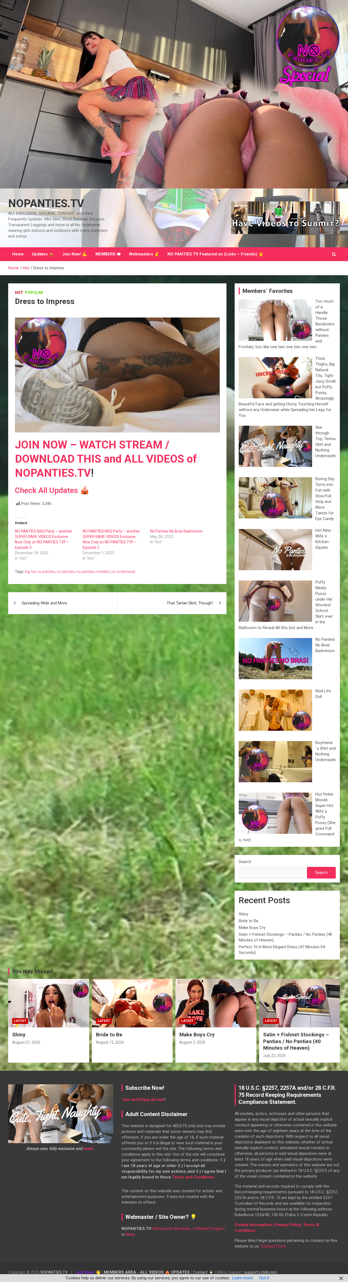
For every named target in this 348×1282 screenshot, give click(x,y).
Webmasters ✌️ (144, 254)
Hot (19, 292)
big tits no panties (40, 571)
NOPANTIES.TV (46, 203)
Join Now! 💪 (74, 254)
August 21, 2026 (26, 1042)
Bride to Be (248, 920)
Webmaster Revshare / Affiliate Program (189, 1228)
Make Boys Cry (252, 927)
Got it (264, 1277)
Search (245, 861)
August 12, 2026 (110, 1042)
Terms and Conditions (193, 1177)
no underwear (123, 571)
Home (18, 254)
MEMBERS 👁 (108, 254)
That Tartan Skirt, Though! (190, 603)
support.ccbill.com (260, 1272)
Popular (34, 292)
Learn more (242, 1277)
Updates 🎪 (43, 254)
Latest (20, 1021)
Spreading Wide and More (44, 603)
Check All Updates (46, 490)
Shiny (243, 914)
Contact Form (273, 1246)
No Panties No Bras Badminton (176, 531)
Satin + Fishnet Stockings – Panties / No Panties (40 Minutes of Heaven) (296, 1041)
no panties (66, 571)
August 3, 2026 (192, 1042)
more (88, 1148)
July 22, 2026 (274, 1055)
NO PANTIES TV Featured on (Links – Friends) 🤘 (215, 254)
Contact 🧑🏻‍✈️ (203, 1272)
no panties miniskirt (93, 571)
